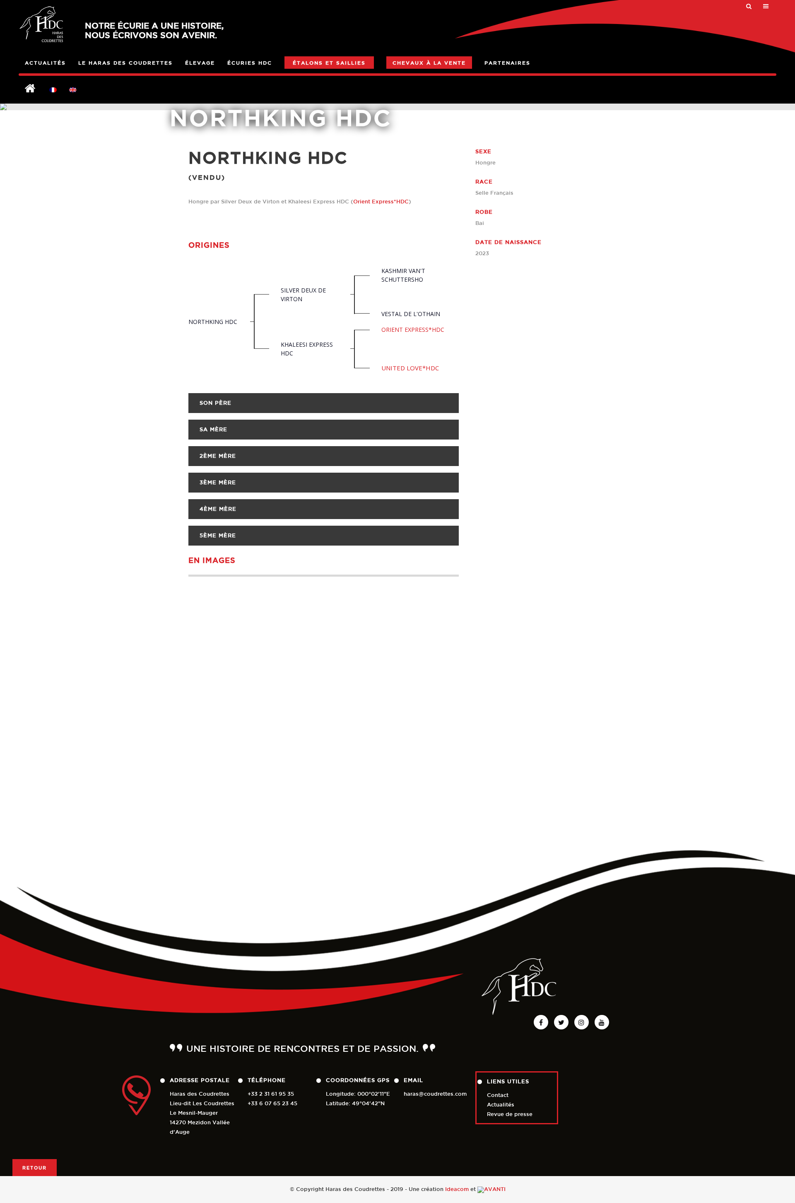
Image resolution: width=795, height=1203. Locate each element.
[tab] (323, 403)
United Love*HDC (410, 368)
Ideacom (457, 1189)
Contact (497, 1095)
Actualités (500, 1105)
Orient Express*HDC (381, 201)
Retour (34, 1167)
